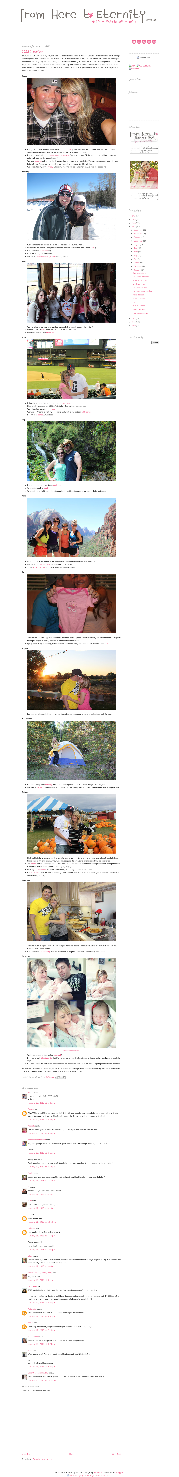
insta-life (136, 302)
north (43, 330)
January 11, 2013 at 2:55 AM (41, 1181)
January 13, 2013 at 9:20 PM (41, 1344)
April (136, 259)
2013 (134, 227)
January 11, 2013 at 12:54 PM (42, 1222)
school (40, 415)
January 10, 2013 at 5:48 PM (41, 1133)
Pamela (31, 1109)
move (69, 149)
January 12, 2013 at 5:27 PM (41, 1303)
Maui (46, 488)
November (138, 234)
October (137, 237)
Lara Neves (32, 1286)
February (138, 266)
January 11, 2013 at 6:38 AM (41, 1194)
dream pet (50, 333)
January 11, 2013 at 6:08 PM (41, 1250)
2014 (134, 223)
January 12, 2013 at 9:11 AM (41, 1280)
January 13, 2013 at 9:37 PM (41, 1367)
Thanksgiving (44, 952)
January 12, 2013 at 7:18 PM (41, 1330)
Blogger (119, 1473)
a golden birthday (140, 280)
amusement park (43, 564)
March (136, 263)
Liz (29, 1215)
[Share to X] (61, 1077)
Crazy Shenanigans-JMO (38, 1373)
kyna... (31, 1092)
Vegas (39, 254)
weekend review (139, 284)
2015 (134, 219)
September (138, 241)
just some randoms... (141, 277)
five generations (139, 273)
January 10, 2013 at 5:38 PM (41, 1120)
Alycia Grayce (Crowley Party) (40, 1273)
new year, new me (140, 313)
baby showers (40, 869)
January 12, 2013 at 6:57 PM (41, 1316)
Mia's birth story (139, 309)
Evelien (31, 1173)
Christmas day (47, 1058)
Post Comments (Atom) (42, 1459)
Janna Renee (33, 1336)
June (136, 252)
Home (71, 1454)
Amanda (31, 1126)
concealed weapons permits (57, 155)
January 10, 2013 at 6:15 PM (41, 1153)
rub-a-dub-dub (138, 295)
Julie (30, 1201)
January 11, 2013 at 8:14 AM (41, 1208)
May (136, 255)
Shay (30, 1256)
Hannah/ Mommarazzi (37, 1140)
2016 (134, 216)
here (92, 248)
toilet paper (66, 403)
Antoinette (32, 1309)
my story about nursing (142, 291)
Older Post (116, 1454)
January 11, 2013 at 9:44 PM (41, 1266)
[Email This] (56, 1077)
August (137, 244)
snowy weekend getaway (46, 256)
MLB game (86, 412)
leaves (33, 864)
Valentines (43, 251)
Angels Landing (38, 567)
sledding (38, 161)
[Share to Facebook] (64, 1077)
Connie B (98, 1473)
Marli (30, 1350)
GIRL (107, 644)
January (137, 270)
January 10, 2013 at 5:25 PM (41, 1103)
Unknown (31, 1228)
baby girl (57, 1055)
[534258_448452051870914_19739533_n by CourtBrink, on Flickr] (71, 1047)
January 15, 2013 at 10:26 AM (42, 1380)
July (136, 248)
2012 (134, 318)
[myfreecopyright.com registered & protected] (89, 1475)
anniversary (58, 485)
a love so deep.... (140, 306)
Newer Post (26, 1454)
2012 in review (139, 298)
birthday (50, 167)
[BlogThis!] (58, 1077)
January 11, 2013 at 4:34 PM (41, 1236)
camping (48, 785)
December (138, 230)
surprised (34, 872)
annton (30, 1323)
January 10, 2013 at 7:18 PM (41, 1167)
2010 (134, 326)
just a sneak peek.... (141, 288)
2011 (134, 322)
